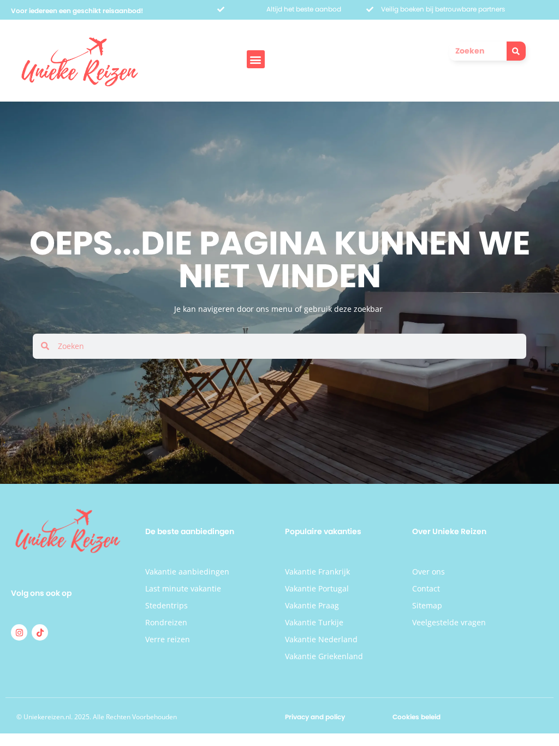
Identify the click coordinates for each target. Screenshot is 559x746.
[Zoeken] (516, 51)
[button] (256, 59)
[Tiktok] (40, 632)
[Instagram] (19, 632)
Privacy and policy (315, 716)
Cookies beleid (417, 716)
